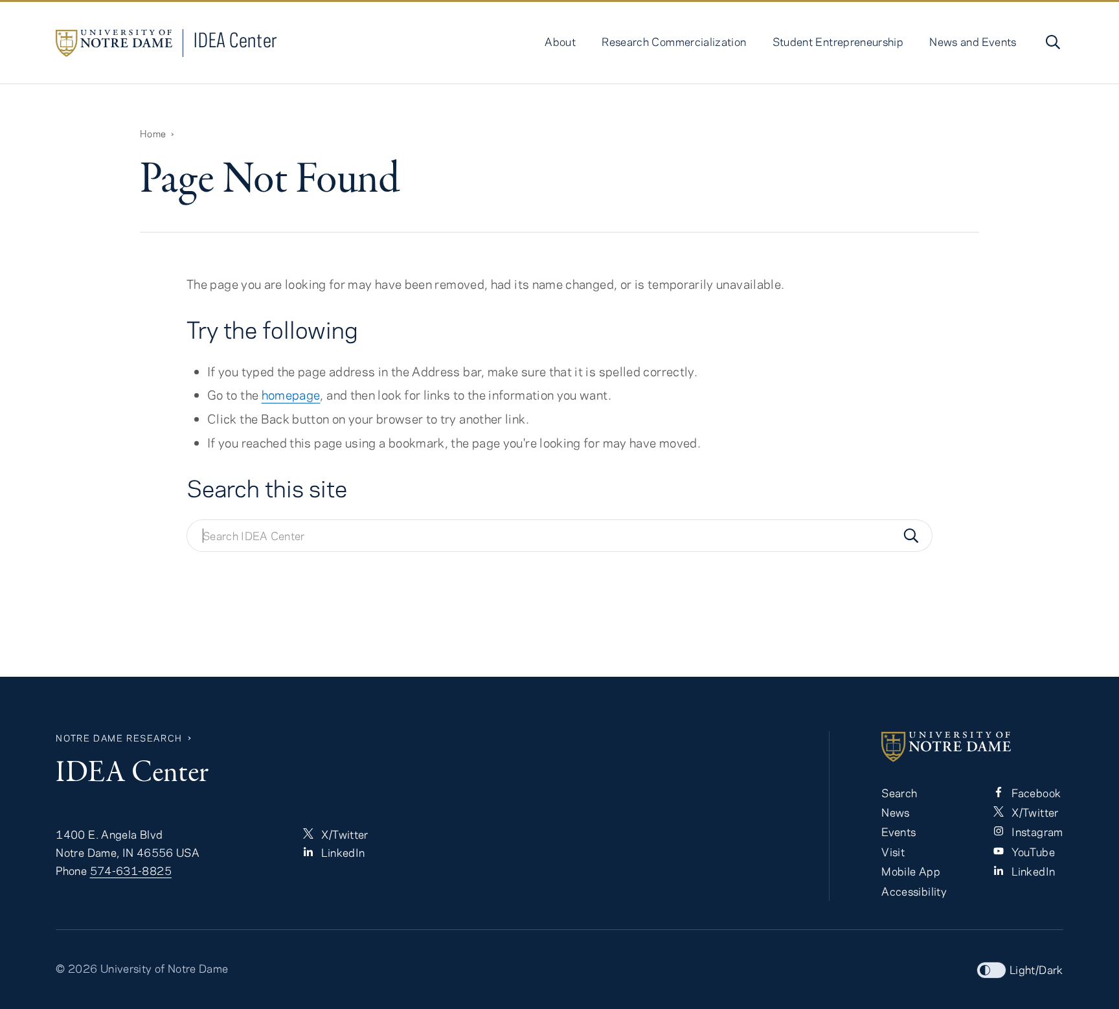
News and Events (972, 41)
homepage (291, 395)
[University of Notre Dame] (972, 746)
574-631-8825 (131, 870)
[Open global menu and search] (1051, 42)
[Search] (911, 535)
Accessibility (914, 891)
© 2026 (76, 968)
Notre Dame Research (119, 738)
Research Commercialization (674, 41)
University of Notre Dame (164, 968)
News (895, 812)
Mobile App (910, 871)
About (560, 41)
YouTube (1032, 852)
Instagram (1036, 831)
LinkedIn (342, 852)
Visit (893, 852)
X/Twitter (343, 834)
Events (898, 831)
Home (153, 133)
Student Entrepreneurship (838, 41)
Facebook (1035, 793)
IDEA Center (235, 40)
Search (899, 793)
